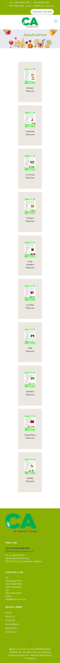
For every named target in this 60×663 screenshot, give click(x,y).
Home (8, 612)
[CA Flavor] (30, 22)
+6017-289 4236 (16, 6)
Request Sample (42, 11)
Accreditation (12, 624)
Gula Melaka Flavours (30, 264)
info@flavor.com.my (43, 6)
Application (11, 628)
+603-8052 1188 (41, 2)
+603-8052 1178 (21, 2)
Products (10, 620)
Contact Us (11, 632)
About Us (10, 616)
